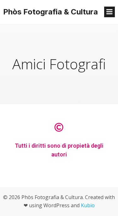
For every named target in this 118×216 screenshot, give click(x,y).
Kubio (88, 205)
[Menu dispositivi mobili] (109, 12)
